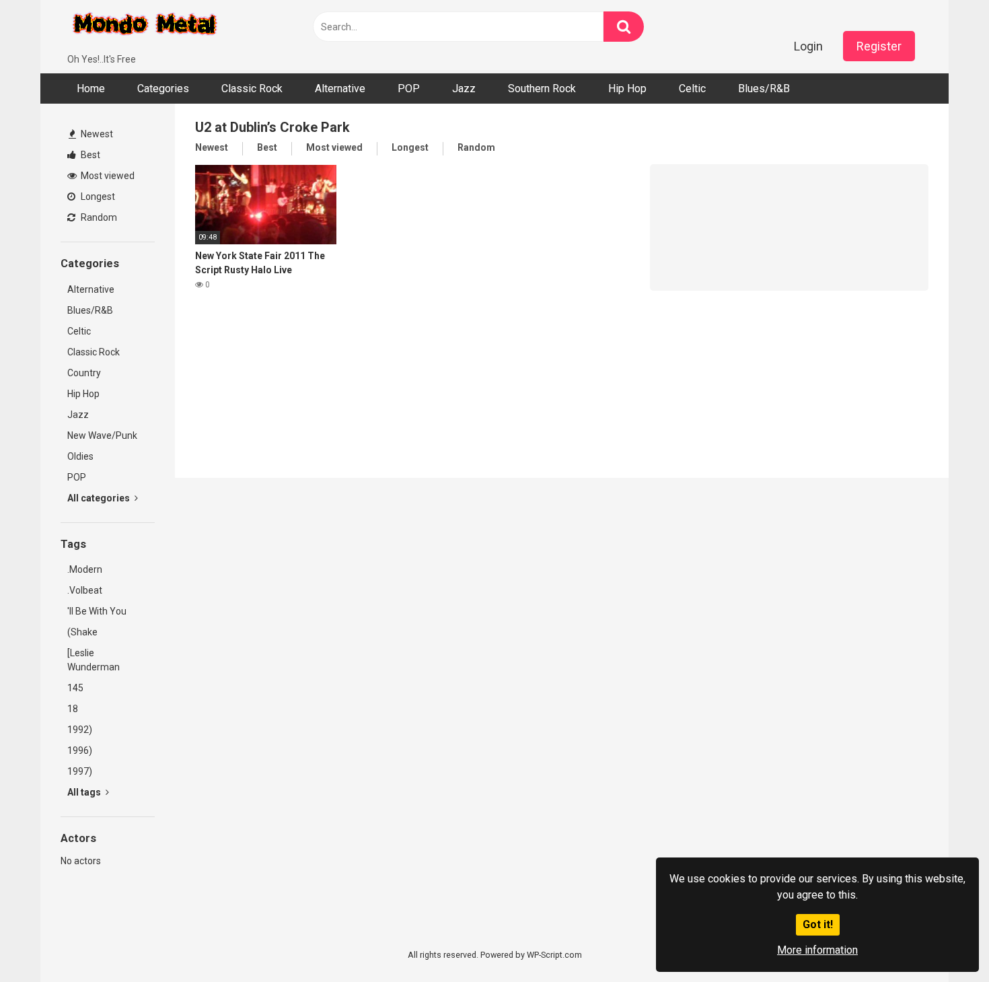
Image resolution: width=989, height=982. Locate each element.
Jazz (464, 88)
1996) (79, 750)
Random (98, 217)
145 (75, 687)
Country (84, 372)
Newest (96, 134)
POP (409, 88)
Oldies (80, 456)
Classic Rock (252, 88)
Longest (97, 196)
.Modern (84, 569)
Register (879, 46)
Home (91, 88)
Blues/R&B (764, 88)
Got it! (818, 924)
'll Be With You (96, 611)
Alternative (340, 88)
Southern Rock (542, 88)
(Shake (82, 632)
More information (817, 950)
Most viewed (107, 175)
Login (808, 46)
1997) (79, 771)
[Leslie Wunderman (93, 659)
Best (89, 154)
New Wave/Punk (102, 435)
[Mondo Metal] (145, 26)
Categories (163, 88)
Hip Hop (627, 88)
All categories (99, 498)
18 (72, 708)
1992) (79, 729)
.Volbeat (84, 590)
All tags (85, 792)
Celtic (692, 88)
